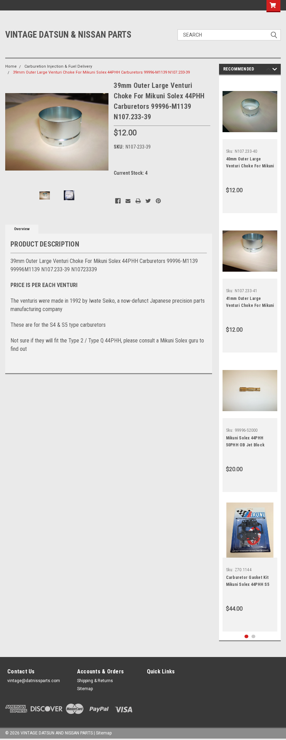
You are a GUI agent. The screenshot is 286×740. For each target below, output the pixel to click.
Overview (22, 229)
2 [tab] (253, 637)
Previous (12, 132)
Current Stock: (131, 173)
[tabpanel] (250, 146)
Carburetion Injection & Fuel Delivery (58, 66)
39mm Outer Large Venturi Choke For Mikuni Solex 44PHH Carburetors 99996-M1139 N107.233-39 (101, 72)
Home (11, 66)
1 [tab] (246, 637)
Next (101, 132)
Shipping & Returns (95, 680)
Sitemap (85, 688)
